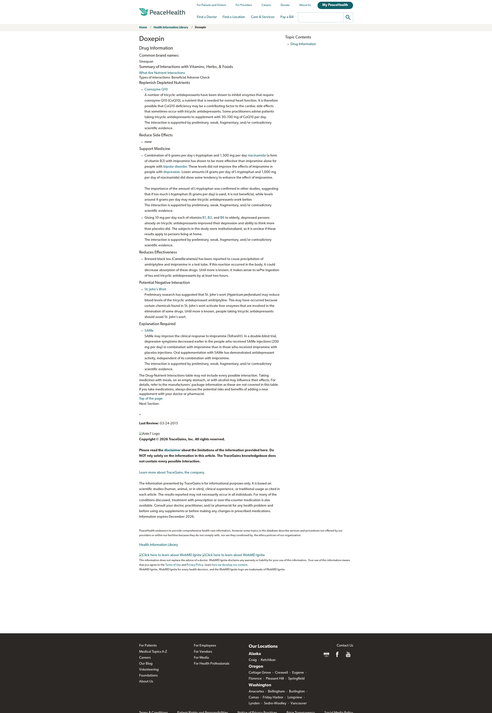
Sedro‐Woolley (275, 703)
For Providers (244, 5)
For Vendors (203, 652)
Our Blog (146, 664)
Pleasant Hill (275, 679)
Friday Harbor (273, 697)
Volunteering (149, 670)
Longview (295, 697)
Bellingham (276, 691)
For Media (201, 658)
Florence (255, 679)
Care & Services (262, 17)
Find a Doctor (207, 17)
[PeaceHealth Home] (162, 12)
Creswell (281, 673)
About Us (305, 5)
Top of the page (151, 399)
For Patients (148, 646)
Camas (254, 697)
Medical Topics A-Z (153, 652)
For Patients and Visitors (211, 5)
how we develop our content (229, 565)
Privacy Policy (195, 565)
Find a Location (234, 17)
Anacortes (256, 691)
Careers (266, 5)
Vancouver (299, 703)
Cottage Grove (260, 673)
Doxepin (200, 27)
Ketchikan (268, 660)
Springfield (296, 679)
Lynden (254, 703)
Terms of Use (173, 565)
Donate (285, 5)
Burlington (297, 691)
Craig (253, 660)
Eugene (298, 673)
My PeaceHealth (335, 5)
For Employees (205, 646)
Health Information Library (171, 27)
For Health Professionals (211, 664)
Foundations (148, 675)
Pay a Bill (286, 17)
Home (143, 27)
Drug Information (303, 44)
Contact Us (345, 646)
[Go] (348, 17)
